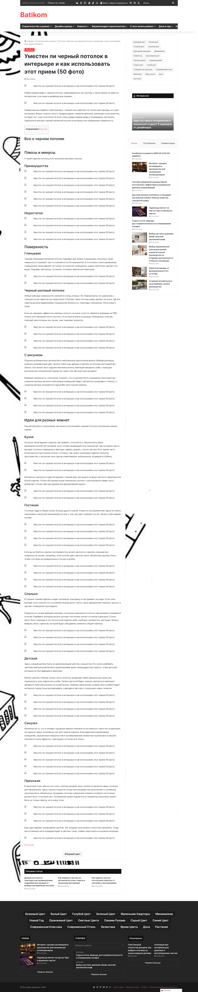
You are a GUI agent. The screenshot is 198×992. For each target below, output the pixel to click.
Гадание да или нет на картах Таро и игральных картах (160, 211)
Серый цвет (138, 65)
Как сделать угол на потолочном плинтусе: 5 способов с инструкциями (104, 880)
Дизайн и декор (63, 26)
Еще (178, 26)
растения (137, 79)
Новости (81, 26)
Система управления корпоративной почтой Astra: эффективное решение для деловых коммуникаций (151, 185)
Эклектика (138, 74)
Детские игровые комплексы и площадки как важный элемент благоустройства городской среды (151, 198)
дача (161, 74)
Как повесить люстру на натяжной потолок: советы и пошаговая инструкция (71, 880)
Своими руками (155, 60)
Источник (29, 845)
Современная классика (143, 69)
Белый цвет (153, 42)
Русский (166, 990)
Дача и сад (165, 26)
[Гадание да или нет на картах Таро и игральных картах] (139, 211)
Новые (134, 143)
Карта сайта (119, 987)
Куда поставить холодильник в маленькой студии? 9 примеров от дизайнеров (152, 124)
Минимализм (159, 51)
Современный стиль (164, 69)
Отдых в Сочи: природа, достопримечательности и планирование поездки (151, 224)
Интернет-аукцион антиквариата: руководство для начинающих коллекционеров (158, 169)
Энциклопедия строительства (108, 26)
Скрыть (43, 129)
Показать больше (45, 972)
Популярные (149, 143)
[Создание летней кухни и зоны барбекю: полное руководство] (139, 285)
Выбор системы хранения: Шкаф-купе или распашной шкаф (161, 236)
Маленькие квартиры (142, 51)
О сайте (144, 987)
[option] (153, 115)
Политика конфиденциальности (163, 987)
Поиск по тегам (56, 2)
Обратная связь (132, 987)
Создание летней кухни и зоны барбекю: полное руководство (160, 284)
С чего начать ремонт (142, 26)
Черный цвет (73, 854)
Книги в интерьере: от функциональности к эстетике (159, 271)
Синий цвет (151, 65)
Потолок (61, 41)
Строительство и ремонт (36, 26)
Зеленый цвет (153, 47)
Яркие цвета (150, 74)
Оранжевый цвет (152, 56)
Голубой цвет (139, 47)
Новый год (138, 56)
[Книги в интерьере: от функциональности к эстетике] (139, 272)
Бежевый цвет (139, 42)
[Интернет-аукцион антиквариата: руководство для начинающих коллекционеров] (139, 167)
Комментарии (168, 143)
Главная (29, 41)
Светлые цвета (140, 60)
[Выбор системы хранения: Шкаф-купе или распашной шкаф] (139, 237)
